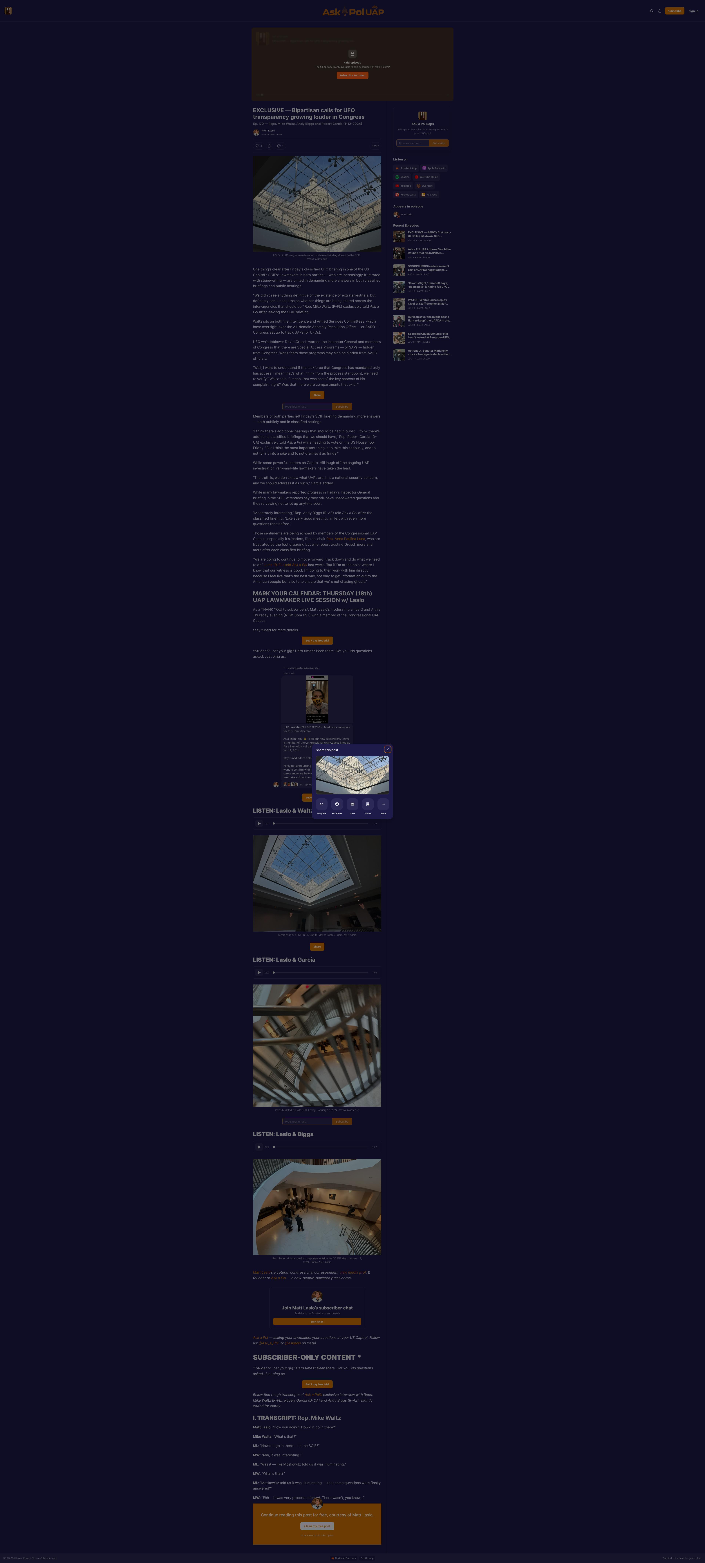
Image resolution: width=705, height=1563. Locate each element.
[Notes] (368, 804)
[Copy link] (322, 804)
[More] (383, 804)
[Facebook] (337, 804)
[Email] (352, 804)
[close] (388, 749)
